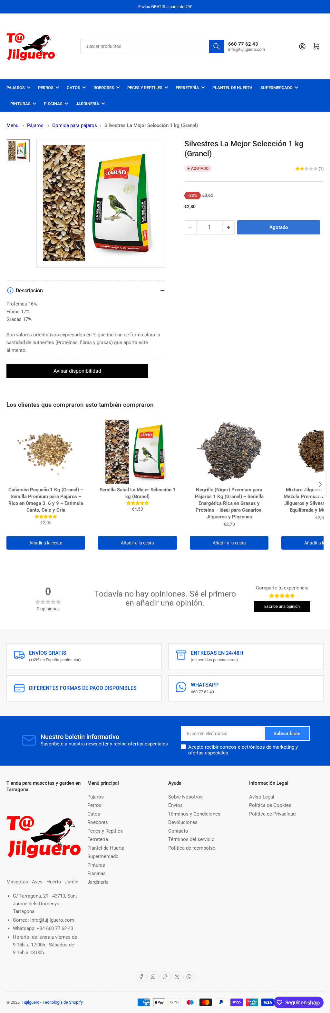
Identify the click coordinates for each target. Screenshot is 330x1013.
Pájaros (36, 125)
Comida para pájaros (74, 125)
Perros (45, 87)
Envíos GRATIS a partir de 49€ (165, 6)
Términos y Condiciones (194, 814)
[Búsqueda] (216, 46)
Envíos (175, 805)
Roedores (103, 87)
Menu (12, 125)
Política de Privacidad (272, 814)
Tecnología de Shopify (63, 1002)
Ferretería (187, 87)
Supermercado (276, 87)
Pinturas (20, 103)
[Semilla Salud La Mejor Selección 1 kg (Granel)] (137, 452)
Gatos (73, 87)
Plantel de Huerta (232, 87)
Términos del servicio (191, 839)
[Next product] (320, 484)
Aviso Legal (261, 797)
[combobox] (152, 46)
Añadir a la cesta (46, 542)
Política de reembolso (192, 848)
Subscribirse (287, 733)
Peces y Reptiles (144, 87)
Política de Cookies (270, 805)
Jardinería (87, 103)
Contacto (178, 831)
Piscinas (53, 103)
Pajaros (15, 87)
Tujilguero (30, 1002)
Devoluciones (183, 822)
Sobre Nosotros (185, 797)
